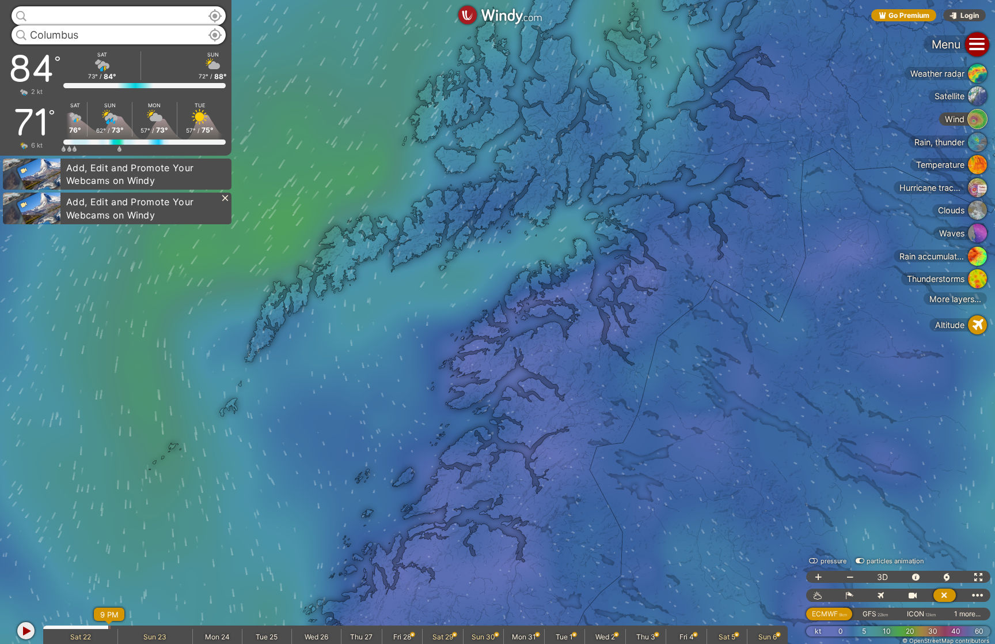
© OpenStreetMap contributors (945, 640)
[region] (497, 322)
